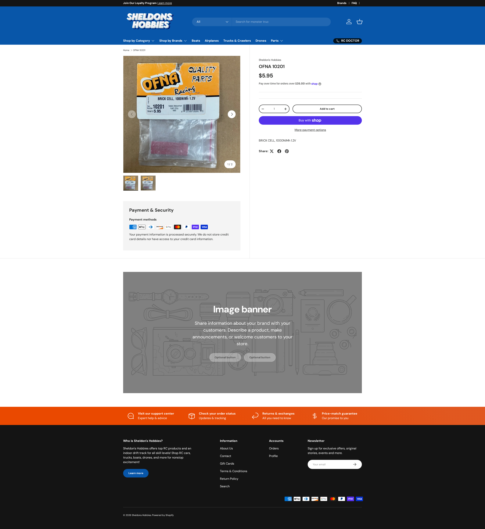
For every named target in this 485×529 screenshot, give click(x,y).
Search (225, 486)
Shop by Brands (170, 41)
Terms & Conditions (233, 471)
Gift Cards (227, 464)
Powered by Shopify (163, 515)
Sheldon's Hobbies (270, 60)
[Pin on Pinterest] (287, 151)
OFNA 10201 (139, 50)
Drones (261, 41)
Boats (196, 41)
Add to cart (327, 108)
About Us (226, 448)
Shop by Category (136, 41)
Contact (225, 456)
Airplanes (212, 41)
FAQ (354, 3)
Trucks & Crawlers (237, 41)
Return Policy (229, 479)
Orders (274, 448)
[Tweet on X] (271, 151)
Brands (342, 3)
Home (126, 50)
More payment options (310, 130)
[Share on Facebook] (279, 151)
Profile (273, 456)
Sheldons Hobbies (141, 515)
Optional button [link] (225, 357)
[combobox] (261, 21)
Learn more (164, 3)
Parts (275, 41)
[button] (359, 21)
